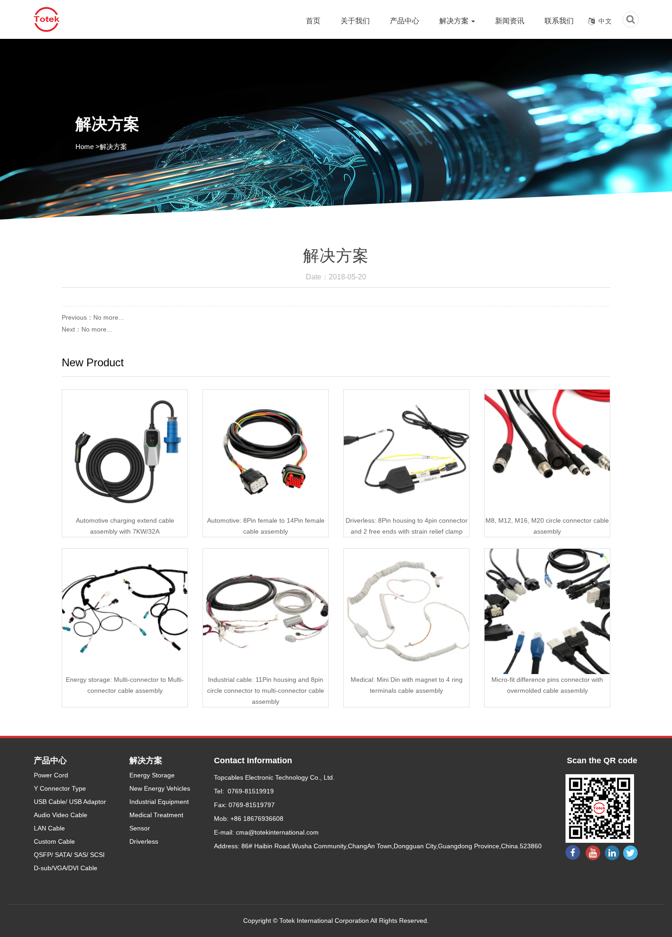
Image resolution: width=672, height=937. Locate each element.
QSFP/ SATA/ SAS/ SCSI (69, 854)
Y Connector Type (60, 788)
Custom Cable (54, 841)
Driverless (143, 841)
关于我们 (355, 21)
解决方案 (454, 21)
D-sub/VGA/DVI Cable (65, 868)
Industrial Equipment (159, 801)
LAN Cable (49, 828)
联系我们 (559, 21)
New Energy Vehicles (159, 788)
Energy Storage (152, 775)
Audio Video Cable (60, 815)
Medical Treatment (156, 815)
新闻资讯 (509, 21)
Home (84, 146)
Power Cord (51, 775)
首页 (313, 21)
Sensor (139, 828)
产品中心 (404, 21)
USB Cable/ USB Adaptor (70, 801)
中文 (605, 21)
